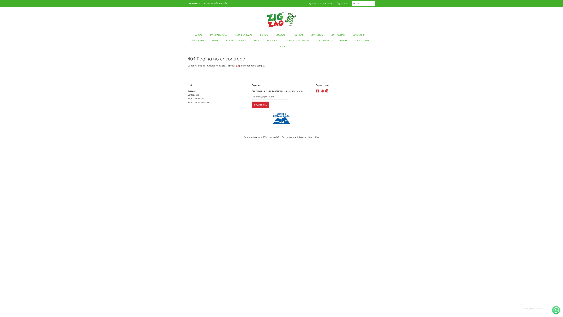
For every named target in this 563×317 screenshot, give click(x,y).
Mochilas (298, 34)
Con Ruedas (338, 34)
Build (229, 40)
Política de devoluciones (199, 102)
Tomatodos (316, 34)
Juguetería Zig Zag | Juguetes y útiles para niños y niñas (293, 137)
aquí (236, 65)
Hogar (242, 40)
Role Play (273, 40)
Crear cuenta (326, 3)
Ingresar (312, 3)
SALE (282, 46)
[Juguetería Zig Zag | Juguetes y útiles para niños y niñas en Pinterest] (322, 91)
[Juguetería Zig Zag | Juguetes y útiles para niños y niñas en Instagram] (326, 91)
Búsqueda (192, 91)
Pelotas (344, 40)
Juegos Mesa (198, 40)
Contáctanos (193, 94)
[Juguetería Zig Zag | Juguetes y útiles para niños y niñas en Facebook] (317, 91)
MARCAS (198, 34)
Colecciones (362, 40)
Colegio (280, 34)
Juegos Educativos (298, 40)
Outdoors (358, 34)
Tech (257, 40)
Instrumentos (325, 40)
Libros (264, 34)
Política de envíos (196, 98)
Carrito (344, 3)
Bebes (215, 40)
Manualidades (219, 34)
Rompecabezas (244, 34)
